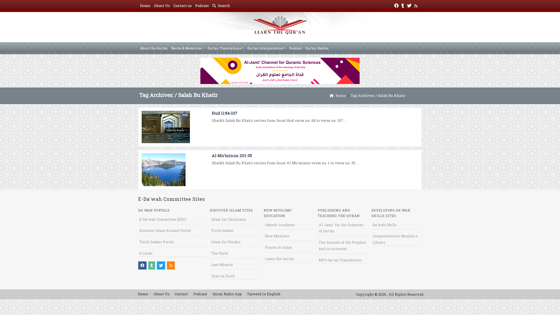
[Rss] (416, 5)
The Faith (219, 253)
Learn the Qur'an (279, 258)
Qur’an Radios (317, 48)
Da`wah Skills (385, 224)
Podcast (202, 5)
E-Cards (145, 253)
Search (223, 5)
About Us (162, 5)
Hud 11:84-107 (224, 113)
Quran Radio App (227, 294)
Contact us (182, 5)
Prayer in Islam (278, 247)
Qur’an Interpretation (265, 48)
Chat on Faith (223, 276)
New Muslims (277, 236)
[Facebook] (397, 5)
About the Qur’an (154, 48)
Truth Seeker (222, 230)
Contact (181, 294)
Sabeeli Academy (280, 224)
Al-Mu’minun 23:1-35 (232, 155)
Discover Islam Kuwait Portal (165, 230)
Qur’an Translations (224, 48)
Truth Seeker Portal (156, 242)
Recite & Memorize (186, 48)
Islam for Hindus (225, 242)
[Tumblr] (403, 5)
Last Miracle (222, 264)
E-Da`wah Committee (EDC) (162, 219)
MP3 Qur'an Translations (340, 260)
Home (145, 5)
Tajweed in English (263, 294)
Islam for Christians (228, 219)
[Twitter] (410, 5)
